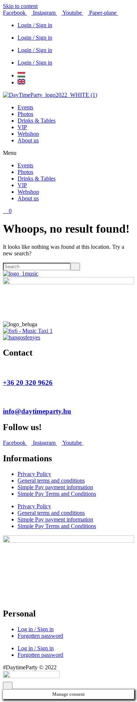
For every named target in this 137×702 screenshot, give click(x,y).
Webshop (28, 134)
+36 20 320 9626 (28, 382)
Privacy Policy (34, 474)
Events (25, 107)
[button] (68, 153)
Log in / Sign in (36, 629)
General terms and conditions (51, 480)
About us (28, 140)
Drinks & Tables (37, 120)
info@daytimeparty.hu (37, 411)
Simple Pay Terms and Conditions (57, 494)
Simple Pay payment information (55, 487)
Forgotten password (40, 636)
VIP (22, 127)
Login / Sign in (35, 25)
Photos (25, 114)
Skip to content (20, 6)
